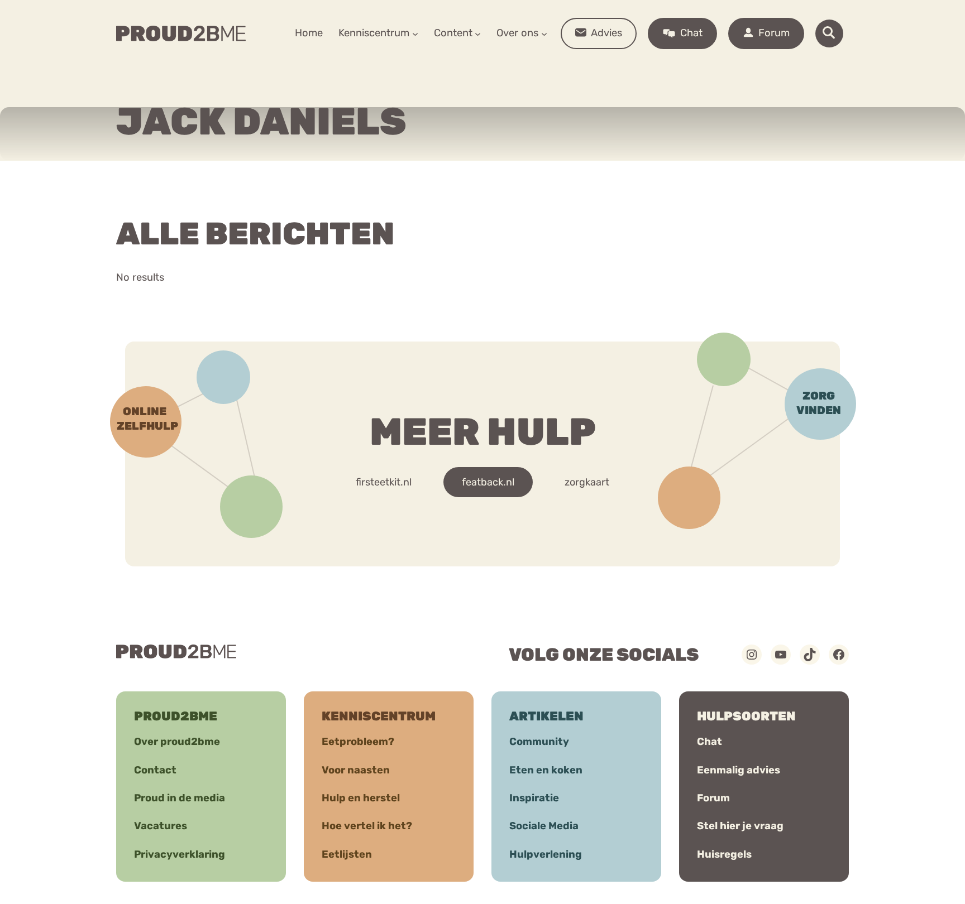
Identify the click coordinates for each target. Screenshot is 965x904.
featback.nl (488, 482)
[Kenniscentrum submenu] (415, 33)
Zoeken (567, 67)
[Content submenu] (478, 33)
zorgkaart (587, 482)
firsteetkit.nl (384, 482)
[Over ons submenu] (544, 33)
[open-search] (829, 33)
